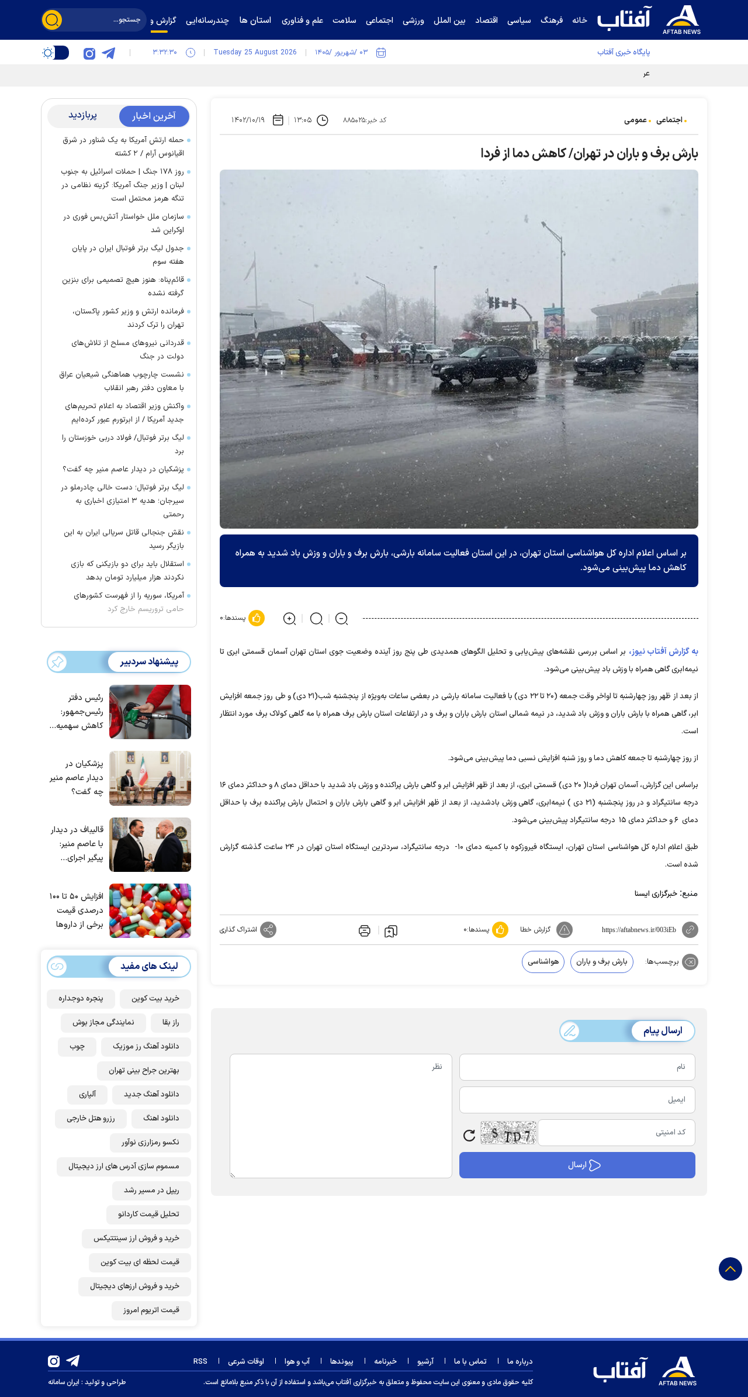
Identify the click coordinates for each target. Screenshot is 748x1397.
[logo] (651, 18)
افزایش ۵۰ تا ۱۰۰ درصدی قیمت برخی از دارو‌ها (76, 911)
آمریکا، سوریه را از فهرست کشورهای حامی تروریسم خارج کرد (129, 602)
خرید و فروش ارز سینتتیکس (136, 1238)
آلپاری (87, 1095)
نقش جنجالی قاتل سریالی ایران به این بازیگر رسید (124, 539)
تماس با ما (470, 1362)
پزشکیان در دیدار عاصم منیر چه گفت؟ (123, 469)
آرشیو (425, 1362)
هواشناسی (543, 962)
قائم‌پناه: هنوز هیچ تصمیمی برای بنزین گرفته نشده (123, 286)
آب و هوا (297, 1362)
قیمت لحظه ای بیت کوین (140, 1262)
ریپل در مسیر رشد (151, 1190)
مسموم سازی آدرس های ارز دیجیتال (123, 1166)
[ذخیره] (391, 930)
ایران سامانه (63, 1382)
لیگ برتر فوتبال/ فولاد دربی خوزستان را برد (123, 444)
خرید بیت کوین (155, 999)
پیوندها (342, 1362)
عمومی (635, 120)
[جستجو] (52, 20)
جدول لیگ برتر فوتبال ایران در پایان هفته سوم (128, 255)
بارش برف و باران (602, 962)
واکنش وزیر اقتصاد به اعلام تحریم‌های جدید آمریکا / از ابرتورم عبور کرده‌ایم (124, 413)
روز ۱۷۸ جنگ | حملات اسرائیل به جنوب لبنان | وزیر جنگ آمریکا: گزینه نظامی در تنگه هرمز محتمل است (122, 185)
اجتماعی (669, 120)
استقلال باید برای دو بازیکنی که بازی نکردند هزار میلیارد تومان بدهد (127, 571)
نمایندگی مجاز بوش (103, 1023)
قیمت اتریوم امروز (151, 1310)
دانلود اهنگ (161, 1119)
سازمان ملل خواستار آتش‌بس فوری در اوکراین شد (123, 223)
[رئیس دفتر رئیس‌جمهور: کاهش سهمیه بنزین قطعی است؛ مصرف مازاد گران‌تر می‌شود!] (147, 711)
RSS (200, 1362)
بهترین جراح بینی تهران (144, 1071)
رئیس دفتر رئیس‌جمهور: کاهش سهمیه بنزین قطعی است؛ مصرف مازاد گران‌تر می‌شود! (79, 712)
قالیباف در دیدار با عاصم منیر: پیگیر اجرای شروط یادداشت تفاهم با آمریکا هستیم (77, 844)
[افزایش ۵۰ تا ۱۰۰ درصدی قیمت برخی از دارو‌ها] (147, 909)
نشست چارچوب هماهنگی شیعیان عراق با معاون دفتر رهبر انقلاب (121, 381)
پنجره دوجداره (80, 999)
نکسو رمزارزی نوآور (150, 1142)
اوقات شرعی (246, 1362)
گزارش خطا (535, 930)
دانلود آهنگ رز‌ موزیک (146, 1047)
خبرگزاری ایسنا (656, 894)
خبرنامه (385, 1362)
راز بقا (170, 1023)
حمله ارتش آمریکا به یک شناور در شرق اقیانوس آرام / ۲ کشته (123, 147)
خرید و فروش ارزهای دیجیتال (134, 1286)
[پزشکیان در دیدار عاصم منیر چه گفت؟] (147, 777)
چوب (77, 1047)
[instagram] (89, 53)
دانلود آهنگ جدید (151, 1095)
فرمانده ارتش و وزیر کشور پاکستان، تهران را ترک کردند (128, 318)
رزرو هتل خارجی (91, 1119)
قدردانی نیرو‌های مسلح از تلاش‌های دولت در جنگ (127, 350)
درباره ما (520, 1362)
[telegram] (108, 52)
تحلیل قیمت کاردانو (148, 1214)
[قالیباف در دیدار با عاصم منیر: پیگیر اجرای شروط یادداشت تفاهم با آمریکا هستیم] (147, 843)
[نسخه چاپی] (363, 930)
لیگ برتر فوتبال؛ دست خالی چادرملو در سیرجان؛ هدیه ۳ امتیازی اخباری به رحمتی (122, 501)
